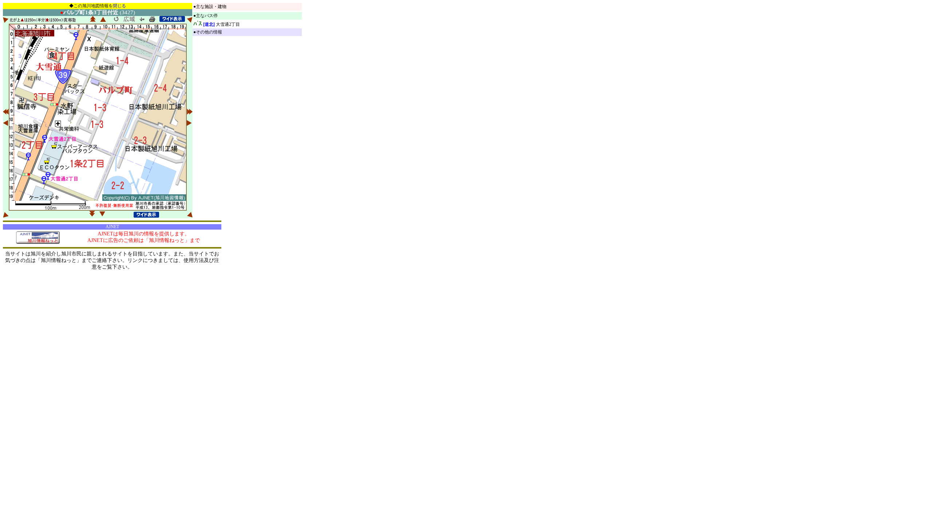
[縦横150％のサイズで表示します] (172, 19)
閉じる (119, 5)
